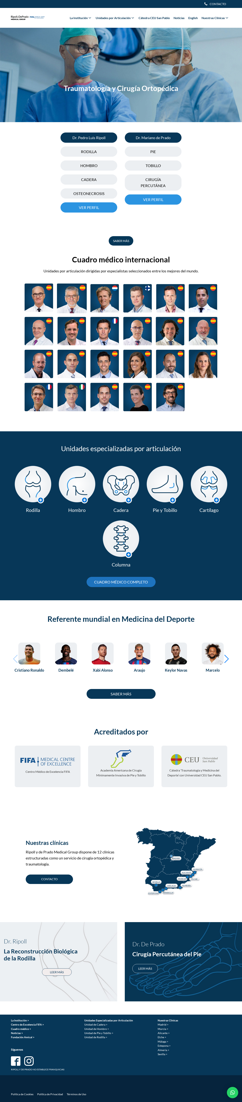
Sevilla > (162, 1054)
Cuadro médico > (21, 1028)
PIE (153, 151)
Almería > (163, 1050)
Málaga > (163, 1041)
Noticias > (17, 1033)
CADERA (89, 179)
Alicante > (164, 1033)
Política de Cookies (22, 1094)
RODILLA (89, 151)
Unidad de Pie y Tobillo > (98, 1033)
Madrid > (163, 1024)
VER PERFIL (89, 207)
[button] (226, 659)
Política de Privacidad (50, 1094)
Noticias (179, 18)
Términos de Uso (76, 1094)
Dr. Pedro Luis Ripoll (88, 137)
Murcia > (163, 1028)
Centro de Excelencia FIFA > (27, 1024)
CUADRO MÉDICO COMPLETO (121, 582)
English (193, 18)
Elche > (162, 1037)
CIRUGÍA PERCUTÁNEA (153, 182)
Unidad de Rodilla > (95, 1037)
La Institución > (20, 1020)
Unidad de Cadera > (95, 1024)
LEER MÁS (57, 972)
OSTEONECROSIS (89, 193)
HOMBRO (89, 165)
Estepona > (164, 1045)
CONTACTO (49, 879)
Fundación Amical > (22, 1037)
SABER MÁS (121, 241)
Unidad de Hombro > (96, 1028)
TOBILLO (153, 165)
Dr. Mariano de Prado (153, 137)
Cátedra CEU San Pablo (154, 18)
